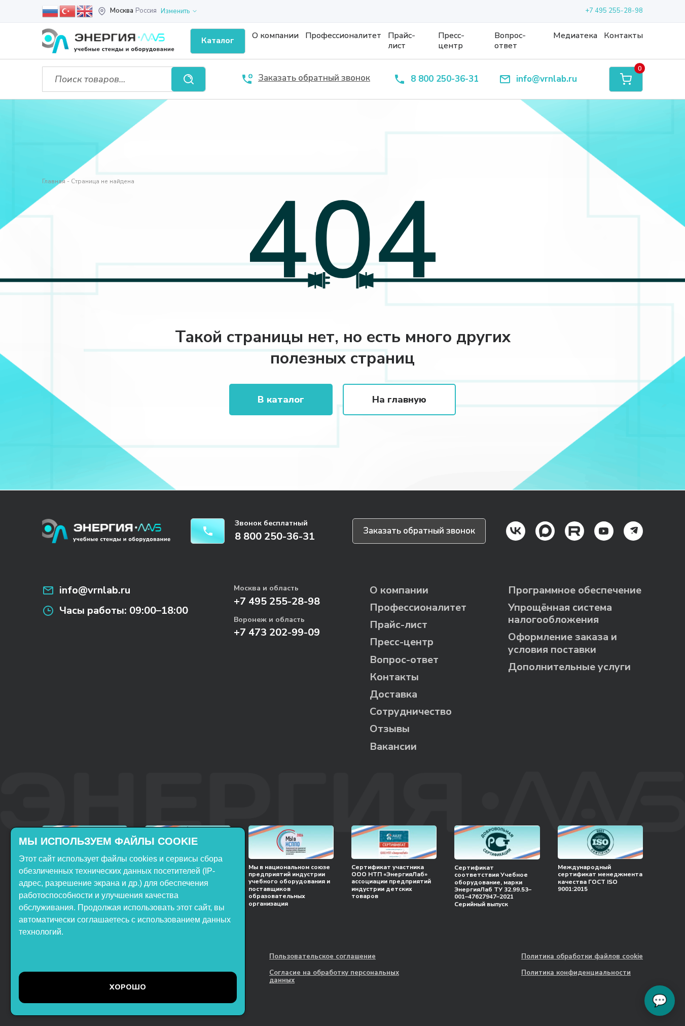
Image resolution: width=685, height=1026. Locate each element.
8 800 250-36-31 (445, 79)
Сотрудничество (411, 711)
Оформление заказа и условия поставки (562, 643)
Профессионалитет (343, 35)
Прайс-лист (401, 40)
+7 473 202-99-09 (277, 632)
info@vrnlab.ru (546, 79)
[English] (85, 10)
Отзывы (390, 729)
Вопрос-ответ (510, 40)
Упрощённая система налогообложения (560, 613)
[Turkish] (68, 10)
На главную (399, 399)
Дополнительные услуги (569, 667)
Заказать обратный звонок (419, 531)
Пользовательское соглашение (322, 957)
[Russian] (50, 10)
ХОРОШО (128, 987)
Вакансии (393, 746)
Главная (53, 181)
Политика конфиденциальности (576, 973)
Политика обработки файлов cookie (582, 957)
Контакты (623, 35)
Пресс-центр (451, 40)
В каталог (281, 399)
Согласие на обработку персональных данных (334, 977)
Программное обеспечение (574, 590)
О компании (275, 35)
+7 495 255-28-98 (614, 10)
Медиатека (575, 35)
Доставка (393, 694)
